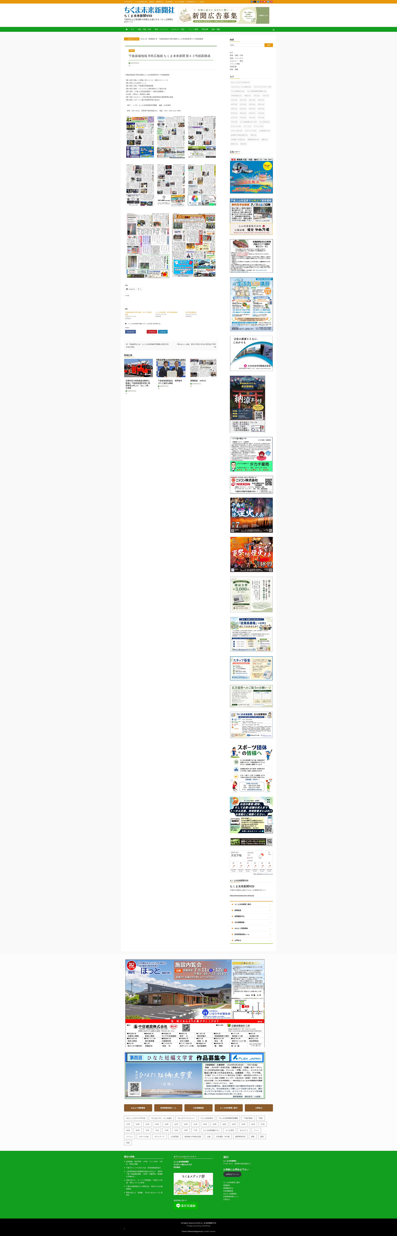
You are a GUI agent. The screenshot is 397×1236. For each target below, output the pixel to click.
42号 (261, 100)
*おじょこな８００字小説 (240, 82)
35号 (243, 100)
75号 (252, 117)
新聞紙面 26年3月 (198, 381)
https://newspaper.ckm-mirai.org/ (242, 895)
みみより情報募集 (180, 1)
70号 (261, 113)
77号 (234, 122)
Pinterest (261, 2)
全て (132, 29)
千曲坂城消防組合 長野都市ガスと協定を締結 (170, 382)
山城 (253, 135)
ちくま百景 (264, 122)
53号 (252, 104)
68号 (243, 113)
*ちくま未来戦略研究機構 (135, 323)
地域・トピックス (161, 29)
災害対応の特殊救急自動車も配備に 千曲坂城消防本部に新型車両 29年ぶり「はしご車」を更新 (138, 384)
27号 (257, 95)
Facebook (252, 2)
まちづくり (236, 126)
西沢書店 (177, 1167)
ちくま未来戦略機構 (181, 1162)
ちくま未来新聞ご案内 (141, 1)
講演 (234, 144)
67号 (234, 113)
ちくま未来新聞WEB (138, 16)
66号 (261, 109)
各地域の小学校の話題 (239, 135)
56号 (261, 104)
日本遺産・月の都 (238, 139)
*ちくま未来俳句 (237, 91)
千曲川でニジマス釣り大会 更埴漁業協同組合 (143, 1168)
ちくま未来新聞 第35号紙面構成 (167, 312)
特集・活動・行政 (144, 29)
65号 (252, 109)
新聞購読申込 (159, 1)
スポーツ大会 (236, 130)
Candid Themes (209, 1231)
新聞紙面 (151, 1)
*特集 (247, 95)
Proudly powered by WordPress (198, 1226)
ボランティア (250, 130)
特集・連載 (216, 29)
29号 (266, 95)
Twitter (255, 2)
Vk (268, 2)
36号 (252, 100)
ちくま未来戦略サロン (248, 122)
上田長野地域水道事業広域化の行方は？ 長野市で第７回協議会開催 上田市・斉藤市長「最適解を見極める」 (144, 1173)
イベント (258, 126)
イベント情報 (193, 29)
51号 (243, 104)
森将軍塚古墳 (156, 323)
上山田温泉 (149, 323)
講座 (265, 139)
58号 (234, 109)
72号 (243, 117)
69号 (252, 113)
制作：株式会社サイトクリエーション (263, 874)
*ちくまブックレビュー (262, 87)
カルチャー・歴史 (178, 29)
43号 (144, 323)
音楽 (243, 144)
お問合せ (201, 1)
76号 (261, 117)
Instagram (271, 2)
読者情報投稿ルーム (192, 1)
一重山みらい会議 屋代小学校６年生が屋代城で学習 (196, 344)
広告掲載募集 (169, 1)
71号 (234, 117)
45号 (234, 104)
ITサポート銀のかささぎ (183, 1164)
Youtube (264, 2)
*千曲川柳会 (236, 95)
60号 (243, 109)
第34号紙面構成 (191, 312)
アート (247, 126)
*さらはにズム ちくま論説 (241, 87)
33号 (234, 100)
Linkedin (258, 2)
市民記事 (204, 29)
